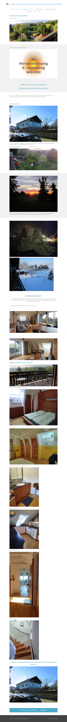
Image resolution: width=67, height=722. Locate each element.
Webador (56, 718)
